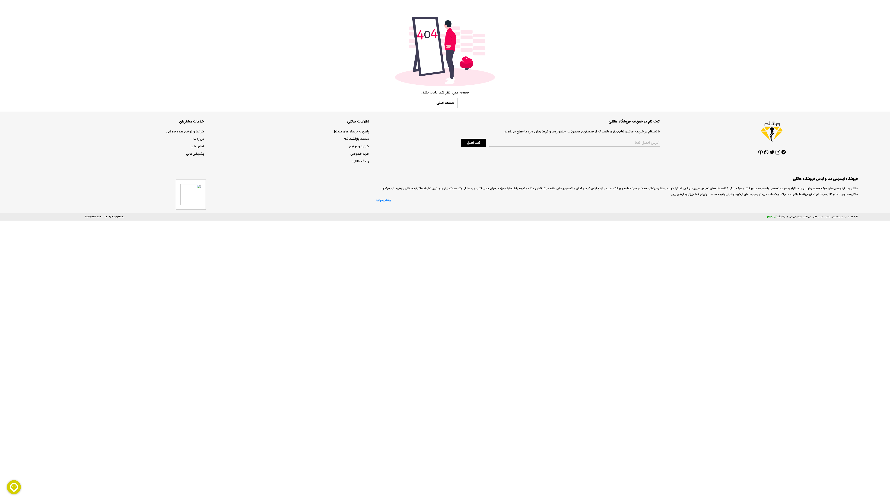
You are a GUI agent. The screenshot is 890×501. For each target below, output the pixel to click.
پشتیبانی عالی (195, 154)
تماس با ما (197, 146)
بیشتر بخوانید (383, 200)
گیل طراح (771, 217)
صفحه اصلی (445, 103)
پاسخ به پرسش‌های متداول (351, 132)
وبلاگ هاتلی (361, 161)
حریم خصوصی (359, 154)
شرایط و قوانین (359, 146)
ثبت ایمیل (473, 143)
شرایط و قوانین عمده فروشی (185, 132)
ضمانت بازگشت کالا (356, 139)
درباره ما (199, 139)
